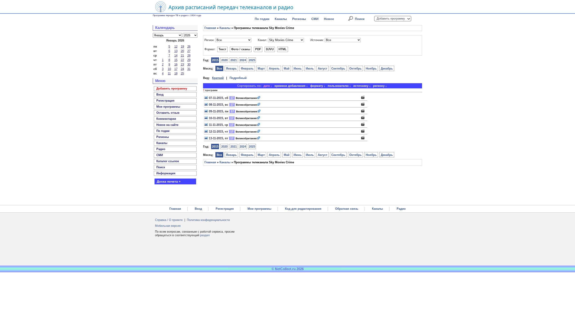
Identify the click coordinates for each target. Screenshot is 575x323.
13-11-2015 (216, 138)
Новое (329, 19)
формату (316, 85)
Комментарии (166, 118)
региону (379, 85)
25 (182, 73)
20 (182, 51)
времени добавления (289, 85)
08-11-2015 (216, 104)
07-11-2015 (216, 98)
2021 (233, 60)
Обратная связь (346, 208)
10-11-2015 (216, 118)
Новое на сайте (167, 125)
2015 (215, 60)
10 (169, 69)
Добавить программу (391, 18)
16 (175, 64)
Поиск (360, 19)
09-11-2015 (216, 111)
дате (266, 85)
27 (188, 51)
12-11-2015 (216, 131)
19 (182, 46)
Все (219, 68)
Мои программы (168, 106)
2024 (243, 60)
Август (322, 68)
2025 (252, 60)
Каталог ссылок (167, 161)
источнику (360, 85)
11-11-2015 (216, 125)
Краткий (218, 78)
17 (175, 69)
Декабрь (387, 68)
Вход (198, 208)
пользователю (338, 85)
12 (175, 46)
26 (188, 46)
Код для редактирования (303, 208)
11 (169, 73)
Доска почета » (169, 181)
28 (188, 55)
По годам (262, 19)
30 (188, 64)
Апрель (274, 68)
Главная (210, 28)
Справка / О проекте (169, 220)
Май (287, 68)
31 (188, 69)
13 (175, 51)
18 (175, 73)
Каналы (281, 19)
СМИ (314, 19)
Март (261, 68)
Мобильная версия (168, 225)
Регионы (299, 19)
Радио (160, 149)
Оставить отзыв (167, 112)
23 (182, 64)
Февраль (247, 68)
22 (182, 60)
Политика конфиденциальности (208, 220)
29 (188, 60)
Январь (231, 68)
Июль (310, 68)
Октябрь (355, 68)
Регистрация (225, 208)
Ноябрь (371, 68)
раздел (205, 235)
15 (175, 60)
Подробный (238, 78)
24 (182, 69)
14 (175, 55)
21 (182, 55)
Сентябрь (338, 68)
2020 (224, 60)
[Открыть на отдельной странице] (259, 98)
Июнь (298, 68)
